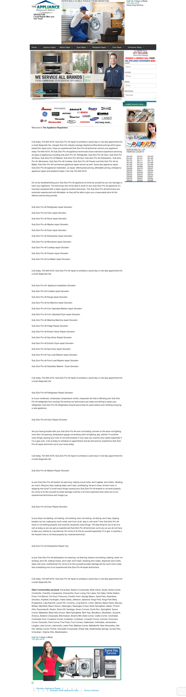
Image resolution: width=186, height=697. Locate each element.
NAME (127, 63)
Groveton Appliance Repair (48, 688)
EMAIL (127, 81)
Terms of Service (91, 690)
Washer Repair (65, 47)
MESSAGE (129, 91)
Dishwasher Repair (135, 47)
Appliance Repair (49, 47)
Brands (34, 47)
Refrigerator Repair (99, 47)
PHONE (128, 72)
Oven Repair (116, 47)
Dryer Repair (81, 47)
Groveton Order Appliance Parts (64, 690)
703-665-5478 (133, 3)
